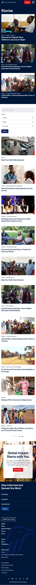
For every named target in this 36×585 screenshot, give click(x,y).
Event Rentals (5, 562)
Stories (3, 531)
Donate (27, 2)
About (3, 533)
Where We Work (6, 528)
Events (3, 539)
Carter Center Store (7, 565)
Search (5, 131)
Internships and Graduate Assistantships (12, 554)
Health (3, 523)
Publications (5, 544)
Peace (3, 526)
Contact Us (4, 572)
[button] (33, 2)
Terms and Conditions (7, 570)
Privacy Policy (5, 567)
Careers (3, 552)
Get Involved (5, 550)
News (3, 541)
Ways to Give (4, 557)
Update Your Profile (8, 519)
